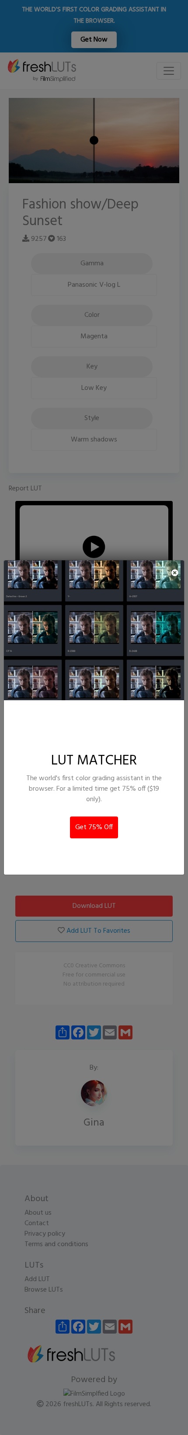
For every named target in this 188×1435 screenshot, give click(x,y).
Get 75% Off (94, 827)
